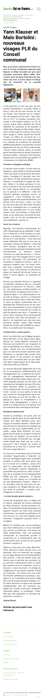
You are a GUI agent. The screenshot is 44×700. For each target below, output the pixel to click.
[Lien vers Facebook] (35, 697)
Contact (5, 662)
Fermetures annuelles (10, 679)
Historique (6, 655)
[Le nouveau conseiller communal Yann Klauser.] (12, 95)
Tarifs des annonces (10, 644)
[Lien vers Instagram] (39, 697)
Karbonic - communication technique (17, 695)
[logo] (18, 8)
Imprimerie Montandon (11, 659)
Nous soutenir (8, 637)
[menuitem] (38, 8)
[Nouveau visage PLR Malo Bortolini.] (31, 95)
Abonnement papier (10, 640)
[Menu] (38, 8)
